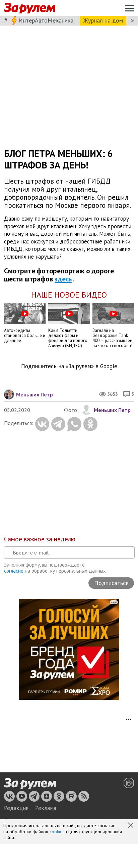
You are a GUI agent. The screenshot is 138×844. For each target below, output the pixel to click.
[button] (131, 825)
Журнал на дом (103, 20)
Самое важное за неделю (39, 539)
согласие (13, 571)
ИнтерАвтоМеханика (45, 20)
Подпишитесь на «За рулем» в (69, 366)
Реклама (45, 808)
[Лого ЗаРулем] (29, 8)
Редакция (16, 808)
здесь (63, 278)
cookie (56, 832)
